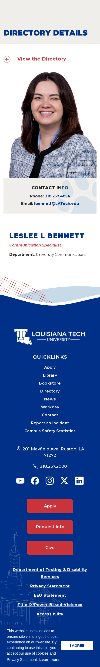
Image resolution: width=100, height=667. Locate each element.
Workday (50, 407)
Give (50, 547)
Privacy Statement (50, 586)
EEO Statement (50, 595)
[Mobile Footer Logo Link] (50, 333)
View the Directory (41, 59)
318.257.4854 (57, 196)
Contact (50, 415)
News (50, 399)
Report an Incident (50, 423)
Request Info (50, 526)
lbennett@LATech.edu (56, 203)
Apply (50, 367)
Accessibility (50, 614)
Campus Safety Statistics (50, 431)
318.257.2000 (53, 466)
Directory (50, 391)
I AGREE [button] (77, 645)
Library (50, 375)
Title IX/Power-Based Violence (50, 605)
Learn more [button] (49, 660)
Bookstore (50, 383)
